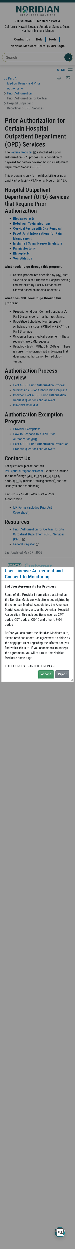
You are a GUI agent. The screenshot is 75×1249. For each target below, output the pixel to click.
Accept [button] (46, 674)
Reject (62, 674)
